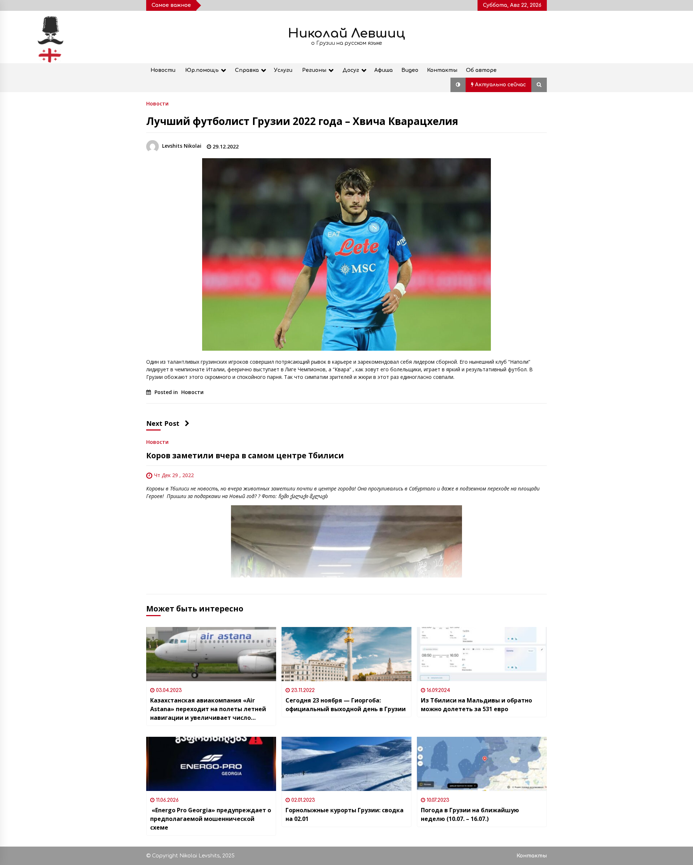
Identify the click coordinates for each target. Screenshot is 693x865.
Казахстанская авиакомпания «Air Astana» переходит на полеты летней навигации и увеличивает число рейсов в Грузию (208, 709)
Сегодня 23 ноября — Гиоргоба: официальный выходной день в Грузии (346, 704)
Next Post (162, 423)
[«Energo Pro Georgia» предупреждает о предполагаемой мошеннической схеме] (211, 764)
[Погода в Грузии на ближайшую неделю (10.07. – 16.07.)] (482, 764)
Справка (247, 70)
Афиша (383, 70)
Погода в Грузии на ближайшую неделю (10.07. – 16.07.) (470, 814)
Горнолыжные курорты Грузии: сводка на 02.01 (345, 814)
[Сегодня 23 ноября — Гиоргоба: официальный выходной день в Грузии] (346, 654)
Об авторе (481, 70)
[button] (458, 85)
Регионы (314, 70)
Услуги (283, 70)
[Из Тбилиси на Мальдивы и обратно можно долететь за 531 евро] (482, 654)
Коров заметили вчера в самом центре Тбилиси (246, 455)
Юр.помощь (202, 70)
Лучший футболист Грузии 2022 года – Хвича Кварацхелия (302, 121)
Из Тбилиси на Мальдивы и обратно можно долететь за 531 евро (476, 704)
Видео (409, 70)
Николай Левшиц (346, 33)
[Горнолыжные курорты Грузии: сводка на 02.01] (346, 764)
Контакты (442, 70)
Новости (163, 70)
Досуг (351, 70)
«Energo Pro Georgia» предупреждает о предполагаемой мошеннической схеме (210, 818)
